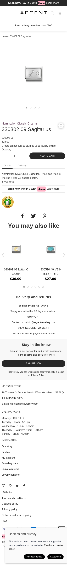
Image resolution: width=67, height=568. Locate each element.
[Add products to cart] (60, 13)
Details (7, 165)
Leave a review (10, 468)
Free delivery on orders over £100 (33, 25)
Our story (7, 446)
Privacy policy (10, 509)
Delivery (22, 165)
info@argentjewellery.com (41, 322)
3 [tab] (35, 108)
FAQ (4, 520)
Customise (55, 556)
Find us (6, 452)
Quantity (6, 149)
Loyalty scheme (11, 474)
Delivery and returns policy (17, 515)
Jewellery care (10, 463)
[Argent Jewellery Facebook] (24, 486)
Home (5, 36)
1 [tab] (27, 108)
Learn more (52, 2)
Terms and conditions (14, 498)
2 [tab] (31, 108)
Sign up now (33, 363)
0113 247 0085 (14, 398)
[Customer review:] (8, 201)
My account (8, 457)
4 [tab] (39, 108)
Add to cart (47, 156)
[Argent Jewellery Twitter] (17, 486)
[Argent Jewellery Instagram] (3, 486)
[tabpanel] (33, 74)
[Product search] (52, 13)
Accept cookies (34, 556)
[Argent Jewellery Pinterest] (10, 486)
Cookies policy (10, 503)
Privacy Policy (37, 375)
